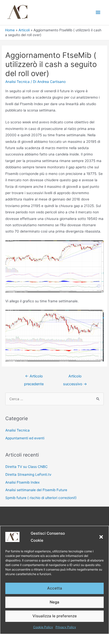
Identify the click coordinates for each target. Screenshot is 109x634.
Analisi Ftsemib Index (22, 482)
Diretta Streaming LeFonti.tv (28, 474)
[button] (101, 536)
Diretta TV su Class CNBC (26, 467)
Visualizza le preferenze (54, 616)
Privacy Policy (66, 627)
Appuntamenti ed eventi (24, 438)
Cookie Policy (43, 627)
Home (10, 30)
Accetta (54, 588)
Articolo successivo (75, 377)
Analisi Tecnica (17, 82)
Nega (54, 602)
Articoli (24, 30)
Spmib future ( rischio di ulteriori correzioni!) (41, 498)
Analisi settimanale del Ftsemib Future (36, 490)
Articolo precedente (34, 377)
